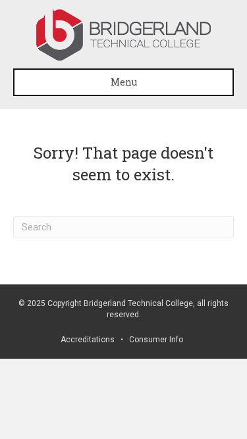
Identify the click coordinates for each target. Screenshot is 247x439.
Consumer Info (156, 339)
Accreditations (88, 339)
